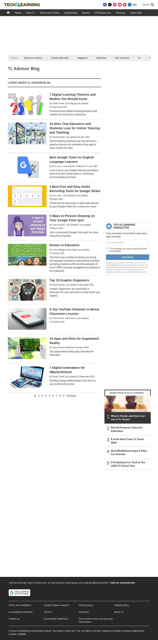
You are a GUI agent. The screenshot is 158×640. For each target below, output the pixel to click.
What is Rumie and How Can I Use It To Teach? (128, 418)
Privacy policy (86, 605)
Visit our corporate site (122, 582)
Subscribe (136, 12)
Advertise (101, 57)
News (18, 12)
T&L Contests (122, 57)
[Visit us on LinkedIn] (129, 4)
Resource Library (33, 57)
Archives (71, 396)
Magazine (82, 57)
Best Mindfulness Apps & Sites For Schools (129, 453)
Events (86, 12)
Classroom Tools (49, 12)
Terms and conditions (20, 605)
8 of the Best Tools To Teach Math (127, 441)
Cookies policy (121, 605)
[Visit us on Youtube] (120, 4)
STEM (11, 96)
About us (118, 611)
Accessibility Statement (56, 618)
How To (30, 12)
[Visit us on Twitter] (110, 4)
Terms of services (136, 263)
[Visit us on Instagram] (115, 4)
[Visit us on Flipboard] (125, 4)
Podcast (120, 12)
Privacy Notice (138, 265)
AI (139, 57)
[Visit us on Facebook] (105, 4)
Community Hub (60, 57)
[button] (148, 4)
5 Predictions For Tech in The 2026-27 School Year (128, 464)
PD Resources (103, 12)
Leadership (70, 12)
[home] (8, 12)
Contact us (14, 618)
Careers (48, 611)
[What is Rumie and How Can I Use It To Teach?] (127, 410)
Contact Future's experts (56, 605)
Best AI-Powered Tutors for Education (126, 429)
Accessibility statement (20, 611)
